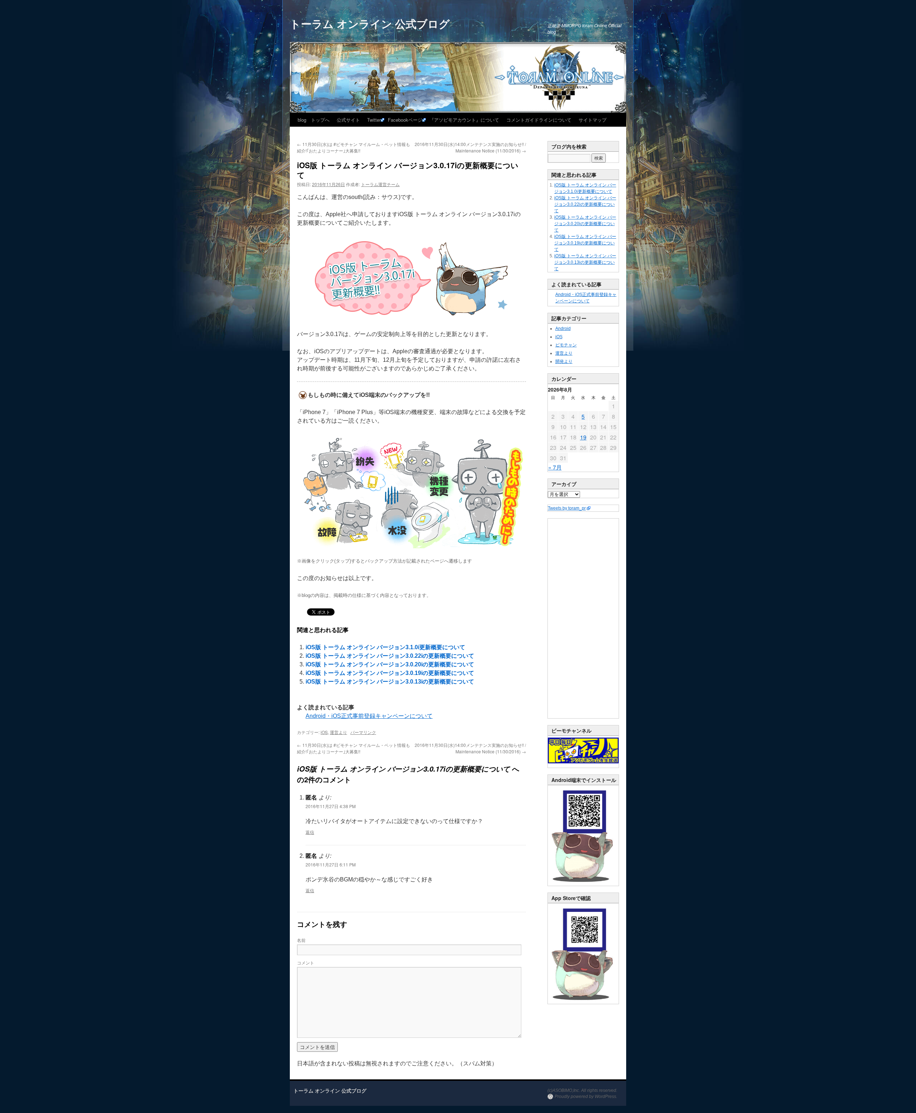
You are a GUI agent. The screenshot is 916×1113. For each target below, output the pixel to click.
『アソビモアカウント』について (464, 119)
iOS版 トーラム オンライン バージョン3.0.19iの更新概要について (390, 673)
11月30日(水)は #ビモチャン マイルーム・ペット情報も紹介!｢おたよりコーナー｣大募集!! (353, 147)
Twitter (374, 119)
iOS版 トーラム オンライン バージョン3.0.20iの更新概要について (390, 664)
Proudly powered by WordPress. (586, 1096)
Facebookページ (405, 119)
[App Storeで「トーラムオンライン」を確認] (583, 1002)
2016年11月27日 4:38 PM (331, 806)
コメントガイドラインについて (538, 119)
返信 (310, 832)
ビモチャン (566, 344)
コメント (305, 962)
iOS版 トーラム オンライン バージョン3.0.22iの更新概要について (390, 656)
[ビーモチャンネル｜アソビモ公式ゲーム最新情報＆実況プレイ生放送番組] (583, 750)
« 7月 (555, 467)
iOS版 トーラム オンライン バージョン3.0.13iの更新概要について (390, 682)
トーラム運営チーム (380, 184)
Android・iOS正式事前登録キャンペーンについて (369, 716)
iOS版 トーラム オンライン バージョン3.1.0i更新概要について (385, 647)
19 (583, 437)
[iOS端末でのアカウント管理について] (411, 491)
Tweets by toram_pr (567, 508)
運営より (338, 732)
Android (563, 328)
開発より (563, 361)
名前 (301, 940)
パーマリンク (363, 732)
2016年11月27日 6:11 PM (331, 864)
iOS (324, 732)
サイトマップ (592, 119)
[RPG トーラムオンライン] (583, 884)
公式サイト (348, 119)
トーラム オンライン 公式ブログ (370, 23)
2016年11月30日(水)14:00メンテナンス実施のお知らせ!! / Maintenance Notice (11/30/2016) (470, 147)
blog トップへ (314, 119)
